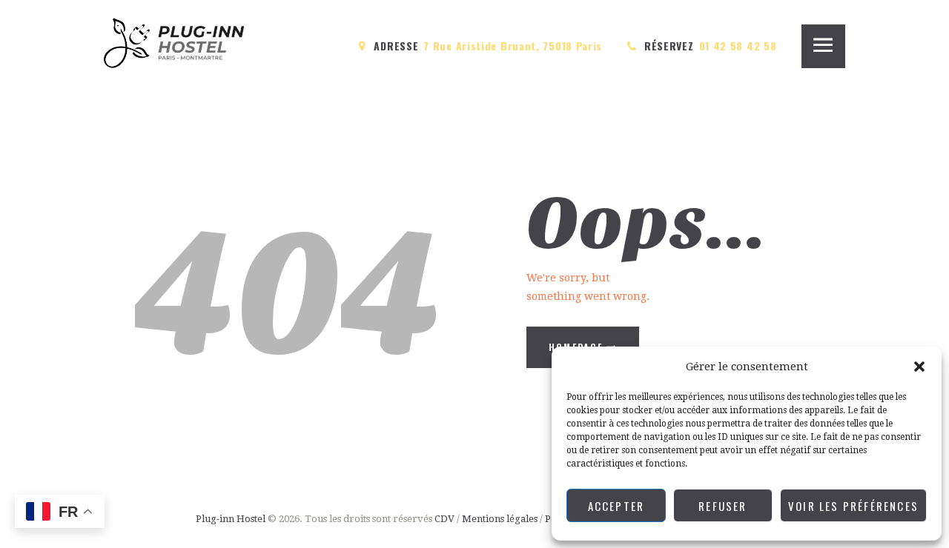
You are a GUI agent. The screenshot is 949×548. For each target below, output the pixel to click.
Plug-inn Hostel (230, 518)
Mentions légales (500, 518)
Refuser (722, 506)
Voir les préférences (853, 506)
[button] (919, 366)
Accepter (616, 506)
